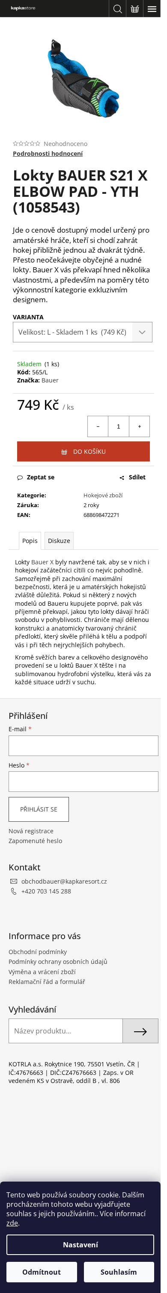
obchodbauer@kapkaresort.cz (64, 881)
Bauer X (42, 562)
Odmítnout (41, 1272)
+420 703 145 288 (46, 891)
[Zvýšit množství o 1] (139, 426)
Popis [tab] (30, 541)
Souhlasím (119, 1272)
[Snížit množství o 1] (98, 426)
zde (12, 1223)
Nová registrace (31, 831)
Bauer (50, 380)
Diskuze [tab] (59, 541)
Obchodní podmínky (38, 952)
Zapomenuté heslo (35, 841)
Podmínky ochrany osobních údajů (58, 961)
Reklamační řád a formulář (47, 982)
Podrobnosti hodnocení (48, 153)
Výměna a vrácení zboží (42, 972)
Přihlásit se (38, 809)
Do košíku (89, 451)
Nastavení (80, 1244)
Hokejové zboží (103, 495)
